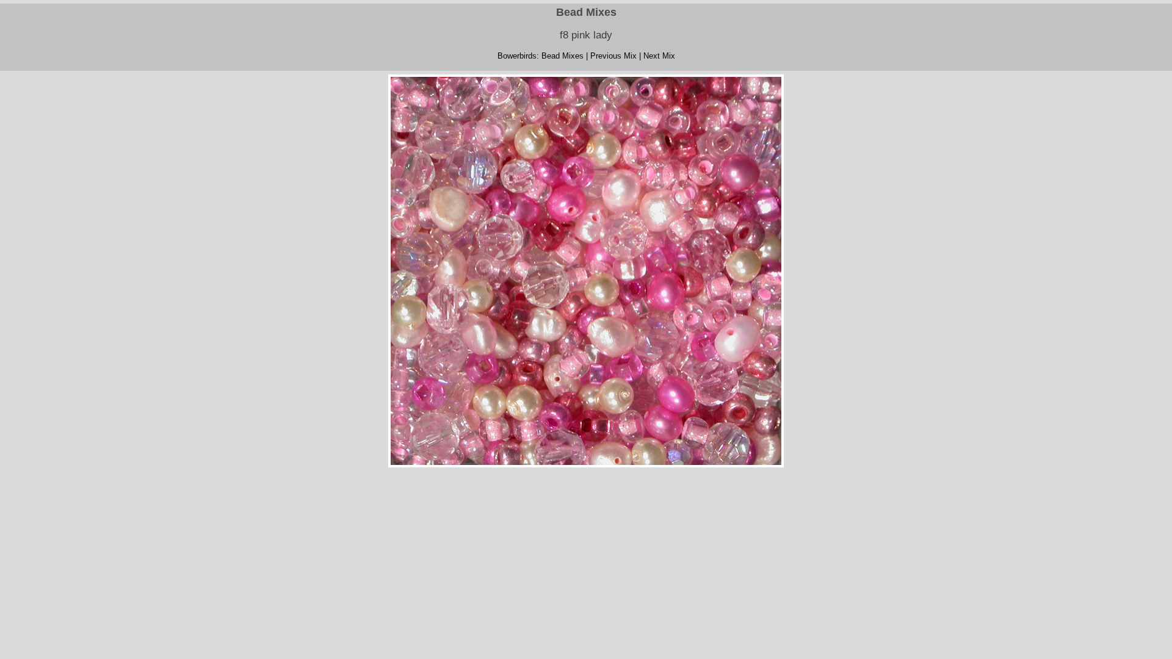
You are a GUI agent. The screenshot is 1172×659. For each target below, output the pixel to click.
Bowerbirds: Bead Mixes (540, 55)
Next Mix (659, 55)
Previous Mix (613, 55)
